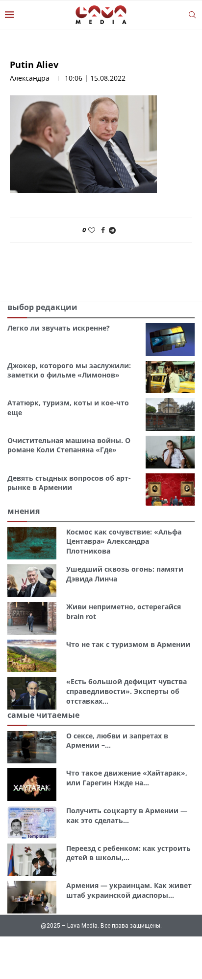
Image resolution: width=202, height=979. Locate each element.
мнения (23, 511)
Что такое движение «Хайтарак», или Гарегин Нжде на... (126, 777)
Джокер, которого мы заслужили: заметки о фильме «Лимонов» (69, 370)
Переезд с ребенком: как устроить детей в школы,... (128, 853)
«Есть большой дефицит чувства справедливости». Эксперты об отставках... (126, 691)
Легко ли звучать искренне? (58, 328)
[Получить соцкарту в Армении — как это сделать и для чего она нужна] (31, 822)
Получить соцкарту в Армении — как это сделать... (126, 815)
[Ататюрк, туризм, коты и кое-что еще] (170, 414)
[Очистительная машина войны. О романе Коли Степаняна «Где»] (170, 452)
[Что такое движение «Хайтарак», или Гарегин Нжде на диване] (31, 784)
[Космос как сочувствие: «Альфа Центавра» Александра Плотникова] (31, 543)
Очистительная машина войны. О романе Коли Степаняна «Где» (68, 445)
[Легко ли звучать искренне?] (170, 339)
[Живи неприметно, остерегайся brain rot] (31, 618)
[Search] (192, 14)
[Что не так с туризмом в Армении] (31, 656)
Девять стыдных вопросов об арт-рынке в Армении (69, 482)
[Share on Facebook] (103, 230)
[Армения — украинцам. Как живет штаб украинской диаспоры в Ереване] (31, 897)
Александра (30, 78)
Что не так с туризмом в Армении (128, 644)
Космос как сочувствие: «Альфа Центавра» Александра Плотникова (123, 541)
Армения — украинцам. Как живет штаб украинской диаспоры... (129, 890)
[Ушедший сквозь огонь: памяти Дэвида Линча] (31, 580)
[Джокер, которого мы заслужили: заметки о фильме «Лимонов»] (170, 377)
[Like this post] (91, 230)
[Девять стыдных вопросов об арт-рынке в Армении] (170, 489)
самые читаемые (43, 715)
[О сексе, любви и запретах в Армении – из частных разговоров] (31, 747)
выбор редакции (42, 307)
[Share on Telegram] (112, 230)
